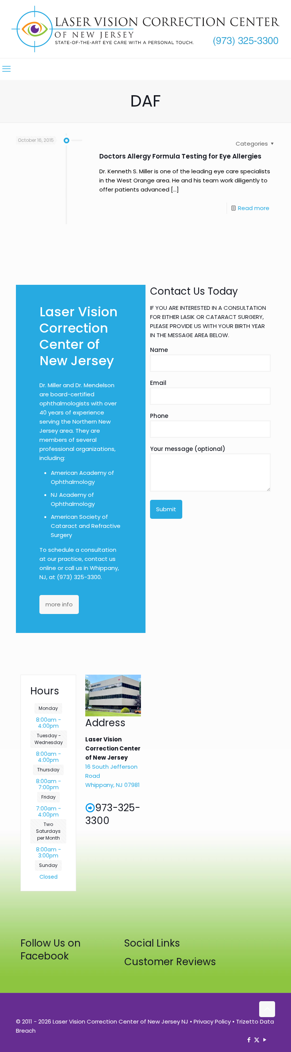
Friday (48, 797)
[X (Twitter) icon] (257, 1040)
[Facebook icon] (249, 1040)
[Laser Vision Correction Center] (145, 29)
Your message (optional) (187, 449)
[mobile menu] (6, 69)
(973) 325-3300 (79, 577)
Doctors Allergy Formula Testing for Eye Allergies (180, 156)
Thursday (48, 769)
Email (158, 383)
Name (159, 350)
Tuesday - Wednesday (48, 739)
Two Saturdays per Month (48, 831)
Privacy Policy (212, 1021)
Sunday (48, 865)
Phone (159, 416)
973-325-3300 (112, 814)
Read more (253, 208)
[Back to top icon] (267, 1009)
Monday (48, 708)
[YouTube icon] (265, 1040)
